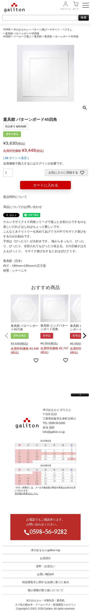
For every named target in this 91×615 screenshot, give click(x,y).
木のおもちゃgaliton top (45, 550)
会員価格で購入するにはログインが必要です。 (34, 163)
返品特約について (15, 196)
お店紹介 (45, 558)
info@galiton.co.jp (54, 431)
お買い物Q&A (45, 574)
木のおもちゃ (21, 29)
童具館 (38, 36)
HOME (7, 29)
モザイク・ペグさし (61, 29)
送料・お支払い (45, 566)
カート (76, 9)
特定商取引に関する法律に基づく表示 (45, 582)
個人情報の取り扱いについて (45, 590)
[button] (6, 335)
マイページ (65, 9)
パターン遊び (39, 29)
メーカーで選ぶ (22, 36)
